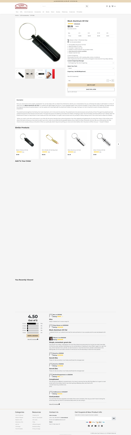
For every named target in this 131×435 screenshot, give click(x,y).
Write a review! (33, 335)
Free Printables (19, 428)
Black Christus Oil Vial (22, 150)
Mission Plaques (19, 417)
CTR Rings (17, 426)
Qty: (69, 80)
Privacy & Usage (36, 428)
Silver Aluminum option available (78, 51)
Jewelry (58, 12)
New (17, 12)
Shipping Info (35, 415)
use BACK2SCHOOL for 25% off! (61, 1)
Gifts (21, 12)
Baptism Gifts (18, 419)
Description (20, 100)
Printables (79, 12)
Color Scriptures (28, 12)
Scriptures (72, 12)
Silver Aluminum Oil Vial (74, 150)
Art (43, 12)
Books (47, 12)
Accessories (38, 12)
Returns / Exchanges (37, 417)
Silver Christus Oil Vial (99, 150)
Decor (52, 12)
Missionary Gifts (19, 422)
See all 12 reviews (32, 339)
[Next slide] (118, 144)
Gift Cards (34, 419)
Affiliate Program (36, 424)
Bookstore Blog (36, 426)
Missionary (65, 12)
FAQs (33, 422)
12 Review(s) (77, 23)
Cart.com (69, 434)
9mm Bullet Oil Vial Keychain (50, 150)
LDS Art (17, 424)
